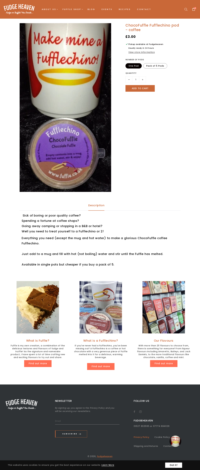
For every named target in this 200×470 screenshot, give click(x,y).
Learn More (107, 465)
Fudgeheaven (105, 456)
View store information (141, 52)
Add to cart (140, 88)
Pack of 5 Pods (155, 65)
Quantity (130, 73)
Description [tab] (96, 205)
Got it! (174, 465)
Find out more (38, 363)
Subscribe (69, 434)
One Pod (134, 65)
